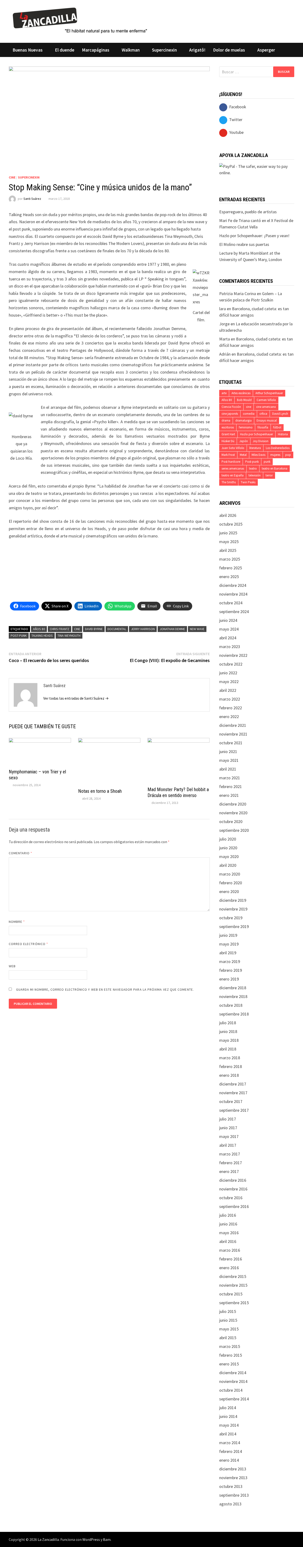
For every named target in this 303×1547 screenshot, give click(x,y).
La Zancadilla (48, 1539)
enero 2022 (229, 716)
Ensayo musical (267, 420)
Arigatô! (197, 50)
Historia (283, 434)
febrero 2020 (230, 882)
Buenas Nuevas (28, 50)
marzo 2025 (229, 559)
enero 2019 (229, 979)
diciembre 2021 (232, 725)
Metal (243, 455)
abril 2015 (227, 1337)
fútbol (277, 427)
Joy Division (260, 441)
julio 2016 (227, 1215)
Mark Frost (228, 455)
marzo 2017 (229, 1154)
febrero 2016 (230, 1259)
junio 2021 (228, 751)
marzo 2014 (229, 1442)
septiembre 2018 (234, 1014)
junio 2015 (228, 1320)
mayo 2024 (229, 629)
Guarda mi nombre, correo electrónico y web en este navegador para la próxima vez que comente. (105, 989)
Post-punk (19, 635)
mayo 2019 (229, 944)
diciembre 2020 (232, 804)
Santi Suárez (32, 198)
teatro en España (233, 475)
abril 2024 (227, 638)
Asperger (266, 50)
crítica (263, 414)
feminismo (246, 427)
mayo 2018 (229, 1040)
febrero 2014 (230, 1451)
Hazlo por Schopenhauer (256, 434)
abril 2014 (227, 1434)
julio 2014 (227, 1407)
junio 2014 (228, 1416)
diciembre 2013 (232, 1469)
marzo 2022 (229, 699)
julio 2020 (227, 839)
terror (269, 475)
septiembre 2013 (234, 1495)
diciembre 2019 (232, 900)
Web (12, 966)
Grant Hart (228, 434)
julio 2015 (227, 1311)
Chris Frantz (59, 629)
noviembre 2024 (233, 594)
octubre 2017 (230, 1101)
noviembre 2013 (233, 1477)
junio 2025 (228, 533)
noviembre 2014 (233, 1381)
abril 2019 (227, 952)
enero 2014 (229, 1460)
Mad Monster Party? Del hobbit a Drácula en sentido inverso (178, 792)
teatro (253, 468)
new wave (197, 629)
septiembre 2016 (234, 1206)
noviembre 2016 (233, 1189)
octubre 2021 (230, 742)
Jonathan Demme (172, 629)
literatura (255, 448)
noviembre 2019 (233, 909)
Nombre (17, 921)
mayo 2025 (229, 541)
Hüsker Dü (228, 441)
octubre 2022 (230, 664)
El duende (64, 50)
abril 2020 (227, 865)
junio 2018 (228, 1031)
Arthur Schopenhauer (269, 393)
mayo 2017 (229, 1136)
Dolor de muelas (229, 50)
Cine (12, 177)
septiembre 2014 (234, 1399)
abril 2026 (227, 515)
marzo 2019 (229, 961)
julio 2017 (227, 1119)
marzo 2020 (229, 874)
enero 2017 (229, 1171)
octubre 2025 (230, 524)
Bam (107, 1539)
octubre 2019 (230, 917)
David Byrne (94, 629)
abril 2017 (227, 1145)
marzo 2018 (229, 1057)
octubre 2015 (230, 1294)
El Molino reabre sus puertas (244, 244)
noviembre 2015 (233, 1285)
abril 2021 (227, 769)
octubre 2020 (230, 821)
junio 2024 (228, 620)
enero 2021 (229, 795)
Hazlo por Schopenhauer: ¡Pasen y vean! (254, 235)
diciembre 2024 (232, 585)
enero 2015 (229, 1364)
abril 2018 (227, 1049)
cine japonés (230, 414)
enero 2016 (229, 1267)
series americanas (233, 468)
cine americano (266, 407)
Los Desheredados (278, 448)
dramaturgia (243, 420)
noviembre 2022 (233, 655)
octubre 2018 (230, 1005)
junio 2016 (228, 1224)
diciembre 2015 (232, 1276)
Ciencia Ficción (231, 407)
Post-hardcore (231, 462)
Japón (243, 441)
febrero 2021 (230, 786)
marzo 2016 (229, 1250)
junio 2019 (228, 935)
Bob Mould (244, 400)
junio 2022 (228, 672)
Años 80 (39, 629)
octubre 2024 (230, 603)
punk (267, 462)
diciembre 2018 (232, 987)
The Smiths (229, 482)
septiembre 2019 (234, 926)
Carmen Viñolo (266, 400)
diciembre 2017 (232, 1084)
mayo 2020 (229, 856)
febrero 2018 (230, 1066)
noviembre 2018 (233, 996)
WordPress (91, 1539)
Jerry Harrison (143, 629)
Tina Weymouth (69, 635)
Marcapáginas (95, 50)
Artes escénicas (241, 393)
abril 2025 (227, 550)
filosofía (263, 427)
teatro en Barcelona (274, 468)
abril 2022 (227, 690)
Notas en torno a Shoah (100, 791)
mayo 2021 (229, 760)
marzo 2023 (229, 646)
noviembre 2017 (233, 1092)
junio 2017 (228, 1127)
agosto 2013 (230, 1504)
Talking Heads (42, 635)
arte (224, 393)
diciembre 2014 (232, 1372)
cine (77, 629)
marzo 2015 (229, 1346)
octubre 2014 (230, 1390)
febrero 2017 (230, 1162)
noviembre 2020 (233, 812)
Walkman (131, 50)
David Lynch (280, 414)
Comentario (20, 853)
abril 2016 (227, 1241)
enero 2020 (229, 891)
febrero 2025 (230, 568)
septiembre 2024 (234, 611)
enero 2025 (229, 576)
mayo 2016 (229, 1232)
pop (288, 455)
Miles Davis (258, 455)
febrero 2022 (230, 707)
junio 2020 (228, 847)
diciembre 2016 (232, 1180)
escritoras (228, 427)
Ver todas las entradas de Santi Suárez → (76, 698)
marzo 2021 (229, 777)
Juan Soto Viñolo (233, 448)
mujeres (275, 455)
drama (226, 420)
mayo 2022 (229, 681)
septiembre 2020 (234, 830)
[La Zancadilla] (80, 20)
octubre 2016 (230, 1197)
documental (116, 629)
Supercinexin (164, 50)
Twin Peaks (248, 482)
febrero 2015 (230, 1355)
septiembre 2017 (234, 1110)
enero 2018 (229, 1075)
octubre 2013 (230, 1486)
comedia (248, 414)
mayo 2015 (229, 1329)
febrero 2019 (230, 970)
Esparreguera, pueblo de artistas (248, 211)
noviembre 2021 (233, 734)
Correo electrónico (28, 944)
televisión (255, 475)
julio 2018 (227, 1022)
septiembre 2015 (234, 1302)
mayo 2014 (229, 1425)
